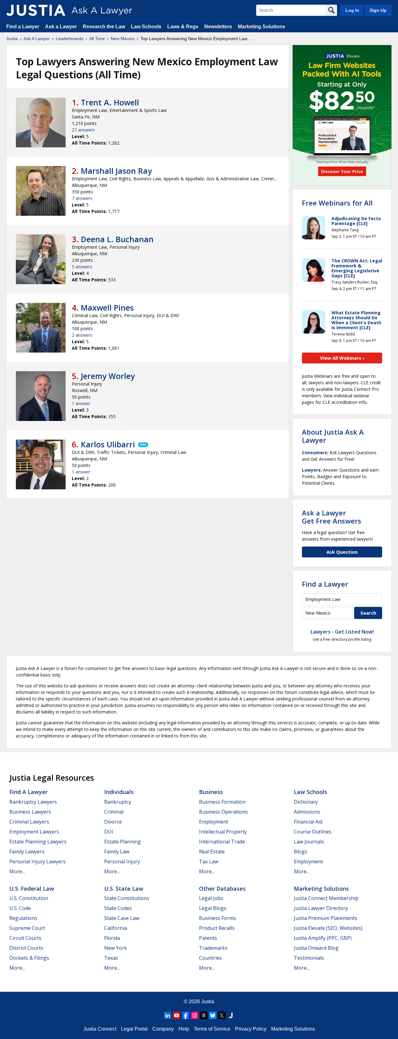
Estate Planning (122, 841)
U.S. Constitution (28, 898)
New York (115, 947)
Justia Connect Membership (326, 898)
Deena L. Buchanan (117, 239)
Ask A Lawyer (37, 38)
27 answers (83, 130)
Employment (213, 821)
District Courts (26, 947)
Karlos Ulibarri (108, 444)
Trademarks (213, 947)
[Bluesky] (212, 1015)
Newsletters (218, 26)
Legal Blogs (212, 908)
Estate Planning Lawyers (38, 841)
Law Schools (146, 26)
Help (183, 1029)
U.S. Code (20, 908)
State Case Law (121, 918)
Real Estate (212, 851)
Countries (210, 957)
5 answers (82, 267)
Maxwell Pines (107, 307)
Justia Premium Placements (325, 918)
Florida (112, 938)
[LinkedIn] (167, 1015)
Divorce (113, 821)
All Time (97, 38)
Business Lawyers (30, 811)
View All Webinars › (342, 358)
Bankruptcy (117, 801)
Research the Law (104, 26)
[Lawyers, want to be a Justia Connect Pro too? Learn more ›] (142, 444)
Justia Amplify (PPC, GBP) (323, 938)
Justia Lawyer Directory (321, 908)
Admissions (307, 811)
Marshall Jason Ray (116, 170)
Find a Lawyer (22, 26)
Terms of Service (212, 1029)
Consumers (314, 452)
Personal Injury (122, 861)
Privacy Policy (250, 1029)
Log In (352, 10)
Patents (208, 938)
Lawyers (311, 470)
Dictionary (306, 801)
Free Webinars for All (337, 203)
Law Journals (309, 841)
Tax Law (208, 861)
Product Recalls (216, 928)
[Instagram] (194, 1015)
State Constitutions (126, 898)
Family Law (116, 851)
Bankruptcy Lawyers (33, 801)
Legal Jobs (211, 898)
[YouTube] (176, 1015)
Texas (111, 957)
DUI (108, 831)
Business (211, 792)
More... (17, 871)
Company (163, 1029)
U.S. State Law (123, 888)
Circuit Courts (25, 938)
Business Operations (223, 811)
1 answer (81, 403)
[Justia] (35, 10)
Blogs (300, 851)
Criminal (113, 811)
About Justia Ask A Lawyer (333, 436)
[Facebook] (185, 1015)
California (115, 928)
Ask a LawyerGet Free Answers (331, 516)
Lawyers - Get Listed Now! (342, 631)
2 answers (82, 335)
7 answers (82, 198)
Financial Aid (308, 821)
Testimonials (309, 957)
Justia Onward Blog (316, 947)
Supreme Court (27, 928)
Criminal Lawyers (29, 821)
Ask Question (342, 552)
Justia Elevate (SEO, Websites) (328, 928)
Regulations (23, 918)
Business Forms (217, 918)
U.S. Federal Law (31, 888)
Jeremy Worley (108, 376)
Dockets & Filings (29, 957)
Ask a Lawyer (61, 26)
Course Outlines (312, 831)
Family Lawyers (26, 851)
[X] (221, 1015)
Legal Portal (134, 1029)
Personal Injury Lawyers (37, 861)
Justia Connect (99, 1029)
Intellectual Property (223, 831)
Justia (12, 38)
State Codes (118, 908)
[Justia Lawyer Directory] (230, 1015)
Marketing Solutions (261, 26)
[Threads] (203, 1015)
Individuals (119, 792)
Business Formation (222, 801)
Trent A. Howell (110, 102)
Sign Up (378, 10)
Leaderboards (69, 38)
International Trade (222, 841)
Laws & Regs (182, 26)
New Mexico (123, 38)
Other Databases (222, 888)
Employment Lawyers (34, 831)
